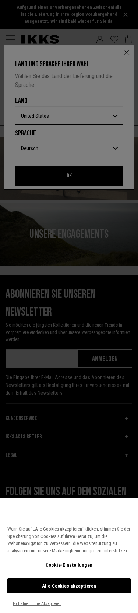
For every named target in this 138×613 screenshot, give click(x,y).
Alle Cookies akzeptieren (69, 586)
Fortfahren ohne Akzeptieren (37, 603)
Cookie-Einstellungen (69, 565)
